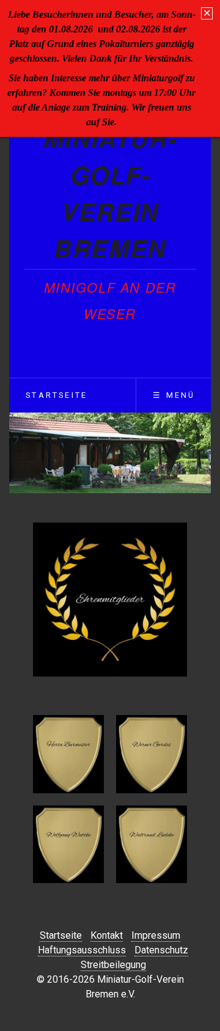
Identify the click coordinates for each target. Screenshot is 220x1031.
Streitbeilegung (113, 964)
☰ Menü (174, 395)
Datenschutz (161, 950)
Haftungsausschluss (82, 950)
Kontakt (106, 935)
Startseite (56, 395)
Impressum (155, 935)
